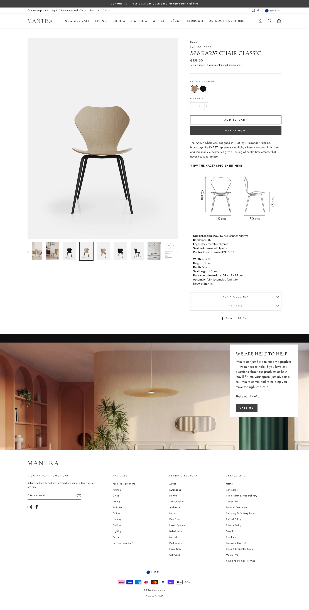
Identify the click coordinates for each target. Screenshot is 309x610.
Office (159, 21)
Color (202, 81)
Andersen (174, 507)
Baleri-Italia (175, 531)
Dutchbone (175, 489)
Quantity (197, 98)
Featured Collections (124, 483)
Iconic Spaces (177, 525)
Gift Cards (231, 489)
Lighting (139, 21)
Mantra (173, 495)
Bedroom (195, 21)
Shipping (211, 65)
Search (230, 531)
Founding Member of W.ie (240, 560)
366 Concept (201, 47)
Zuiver (172, 483)
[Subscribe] (79, 495)
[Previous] (30, 251)
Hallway (117, 519)
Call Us (107, 10)
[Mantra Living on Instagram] (30, 507)
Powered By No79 (154, 596)
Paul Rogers (175, 543)
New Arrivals (77, 21)
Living (101, 21)
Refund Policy (233, 519)
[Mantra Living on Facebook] (37, 507)
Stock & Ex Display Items (239, 549)
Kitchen (117, 489)
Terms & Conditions (236, 507)
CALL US (246, 408)
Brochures (231, 537)
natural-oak (194, 88)
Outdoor (117, 525)
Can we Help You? (38, 10)
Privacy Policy (233, 525)
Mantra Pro (232, 555)
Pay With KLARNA (236, 543)
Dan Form (174, 519)
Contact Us (232, 501)
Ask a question (236, 296)
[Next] (176, 251)
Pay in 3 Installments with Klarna (69, 10)
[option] (154, 4)
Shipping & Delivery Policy (241, 513)
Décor (176, 21)
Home (193, 42)
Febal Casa (175, 549)
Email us (94, 10)
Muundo (173, 537)
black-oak (203, 88)
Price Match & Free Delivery (241, 495)
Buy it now (235, 130)
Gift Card (174, 555)
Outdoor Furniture (226, 21)
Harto (172, 513)
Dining (119, 21)
